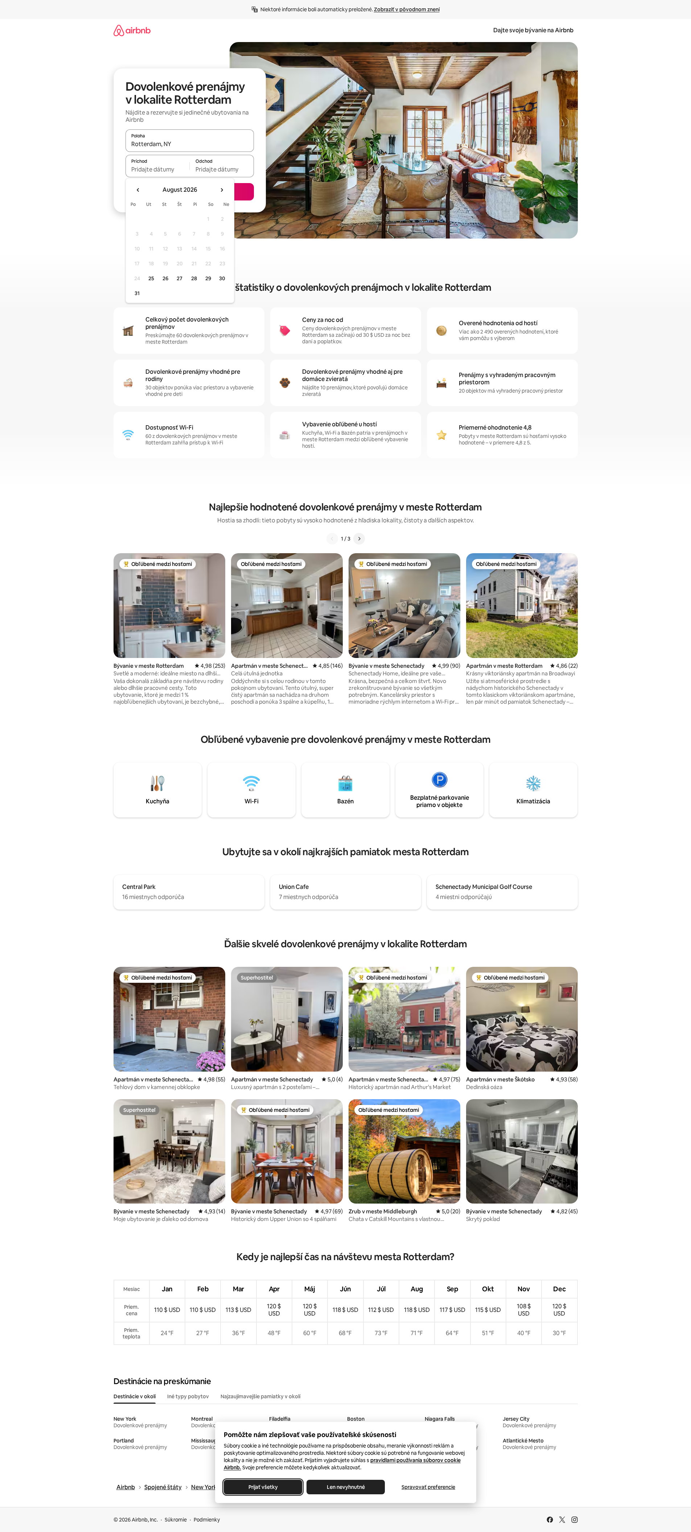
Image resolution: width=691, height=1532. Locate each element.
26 (165, 278)
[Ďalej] (359, 539)
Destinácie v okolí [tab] (135, 1396)
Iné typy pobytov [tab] (188, 1396)
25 (151, 278)
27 (179, 278)
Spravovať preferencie (428, 1487)
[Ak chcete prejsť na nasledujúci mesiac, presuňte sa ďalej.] (221, 190)
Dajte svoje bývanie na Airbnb (533, 30)
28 (194, 278)
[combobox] (189, 144)
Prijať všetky (262, 1487)
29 (208, 278)
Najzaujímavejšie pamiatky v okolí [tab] (260, 1396)
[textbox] (157, 169)
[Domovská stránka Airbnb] (132, 30)
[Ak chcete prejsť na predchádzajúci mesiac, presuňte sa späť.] (138, 190)
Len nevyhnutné (345, 1487)
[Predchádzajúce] (332, 539)
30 (222, 278)
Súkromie (176, 1519)
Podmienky (207, 1519)
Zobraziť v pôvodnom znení (407, 9)
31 (137, 293)
